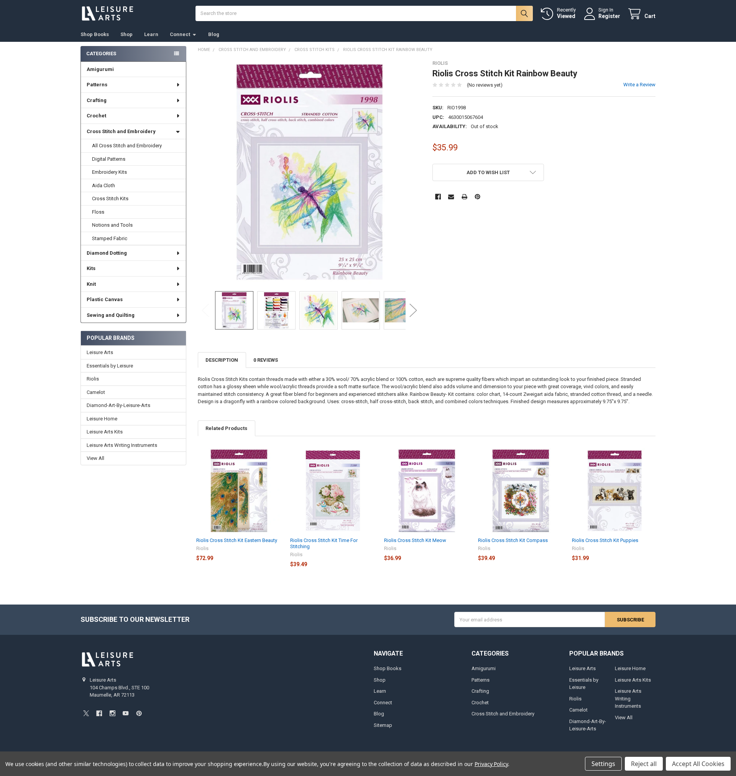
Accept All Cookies (698, 764)
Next (413, 310)
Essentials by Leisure (110, 366)
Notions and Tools (112, 225)
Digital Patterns (108, 159)
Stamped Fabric (109, 238)
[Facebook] (438, 196)
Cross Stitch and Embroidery (121, 131)
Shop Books (94, 34)
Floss (98, 212)
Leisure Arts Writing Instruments (122, 445)
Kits (91, 268)
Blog (213, 34)
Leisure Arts (100, 352)
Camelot (96, 392)
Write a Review (639, 84)
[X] (86, 713)
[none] (309, 172)
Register (609, 16)
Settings (603, 764)
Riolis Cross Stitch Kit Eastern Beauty (236, 540)
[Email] (451, 196)
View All (95, 458)
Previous (205, 310)
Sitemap (383, 725)
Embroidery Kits (109, 172)
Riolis (93, 379)
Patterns (97, 84)
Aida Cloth (103, 185)
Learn (151, 34)
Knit (91, 284)
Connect (180, 34)
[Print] (464, 196)
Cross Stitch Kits (110, 198)
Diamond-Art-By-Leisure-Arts (118, 405)
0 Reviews (265, 360)
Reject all (644, 764)
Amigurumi (100, 69)
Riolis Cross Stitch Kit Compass (513, 540)
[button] (488, 172)
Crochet (96, 116)
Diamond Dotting (107, 253)
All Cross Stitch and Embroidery (127, 145)
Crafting (97, 100)
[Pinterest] (477, 196)
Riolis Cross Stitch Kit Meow (415, 540)
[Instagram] (112, 713)
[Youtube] (125, 713)
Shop (126, 34)
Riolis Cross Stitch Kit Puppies (605, 540)
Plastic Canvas (105, 299)
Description (221, 360)
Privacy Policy (491, 764)
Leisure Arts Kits (105, 432)
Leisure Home (102, 419)
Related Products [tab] (226, 428)
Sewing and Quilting (111, 315)
